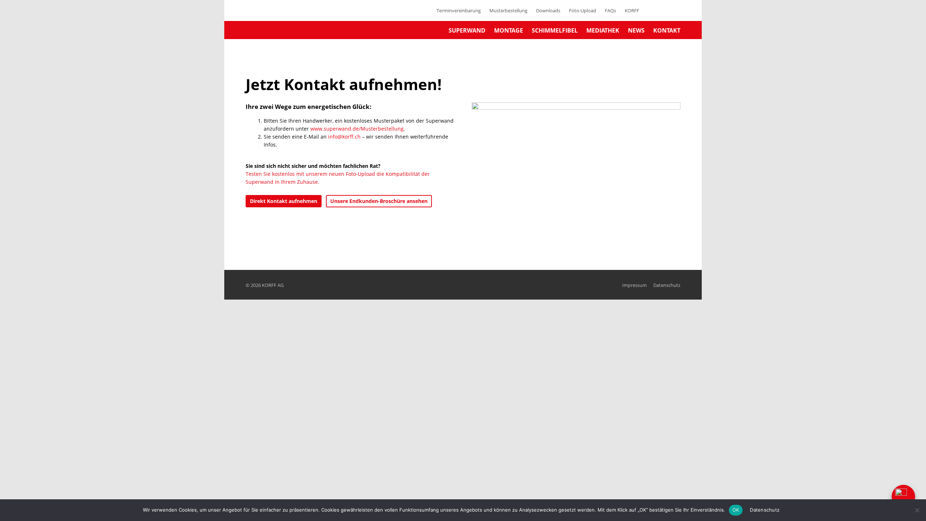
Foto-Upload (582, 10)
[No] (917, 510)
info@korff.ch (344, 136)
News (636, 30)
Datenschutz (666, 285)
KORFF (632, 10)
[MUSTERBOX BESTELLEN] (903, 496)
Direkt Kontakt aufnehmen (283, 201)
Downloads (548, 10)
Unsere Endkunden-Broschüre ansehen (379, 201)
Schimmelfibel (555, 30)
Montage (508, 30)
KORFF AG (273, 285)
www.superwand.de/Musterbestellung (357, 128)
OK (735, 510)
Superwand (467, 30)
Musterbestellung (508, 10)
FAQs (610, 10)
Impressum (634, 285)
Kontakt (666, 30)
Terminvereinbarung (459, 10)
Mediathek (602, 30)
